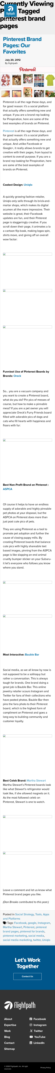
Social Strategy (24, 914)
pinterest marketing (15, 935)
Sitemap (9, 1049)
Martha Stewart (36, 780)
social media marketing (17, 940)
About (8, 1019)
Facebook (20, 923)
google (32, 923)
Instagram (44, 923)
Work (7, 1031)
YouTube (39, 1037)
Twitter (38, 1031)
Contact (9, 1043)
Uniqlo (28, 185)
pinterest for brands (32, 931)
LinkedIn (39, 1043)
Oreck (17, 376)
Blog (7, 1037)
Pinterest (8, 131)
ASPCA (7, 489)
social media (36, 935)
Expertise (10, 1025)
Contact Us (27, 976)
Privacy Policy (45, 1068)
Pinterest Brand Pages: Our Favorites (22, 45)
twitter (37, 940)
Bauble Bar (32, 654)
